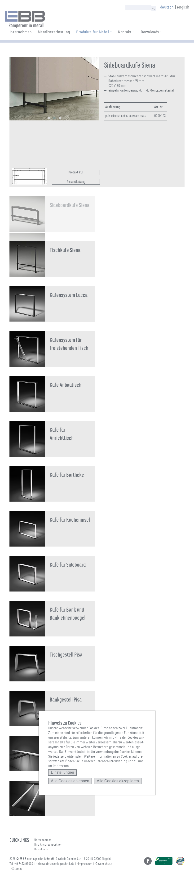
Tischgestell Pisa (66, 654)
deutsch (167, 7)
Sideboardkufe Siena (69, 205)
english (183, 7)
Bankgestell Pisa (66, 699)
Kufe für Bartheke (67, 475)
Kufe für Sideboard (68, 564)
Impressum (85, 863)
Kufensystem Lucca (69, 295)
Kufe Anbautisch (65, 385)
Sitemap (17, 868)
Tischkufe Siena (65, 250)
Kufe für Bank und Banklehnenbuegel (67, 613)
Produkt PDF (76, 172)
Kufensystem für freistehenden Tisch (69, 344)
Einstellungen (62, 772)
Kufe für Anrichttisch (62, 434)
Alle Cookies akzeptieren (118, 781)
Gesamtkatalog (76, 182)
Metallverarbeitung (54, 32)
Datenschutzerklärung (111, 761)
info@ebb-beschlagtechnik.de (55, 863)
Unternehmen (20, 32)
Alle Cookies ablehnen (70, 781)
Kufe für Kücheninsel (70, 520)
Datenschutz (104, 863)
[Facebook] (148, 861)
